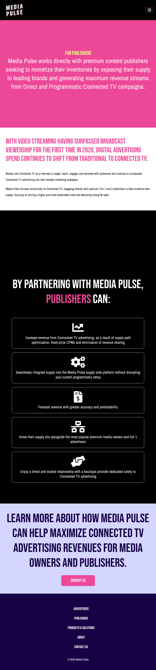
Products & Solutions (81, 628)
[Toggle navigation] (149, 10)
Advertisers (81, 609)
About (81, 637)
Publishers (81, 618)
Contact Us (78, 580)
